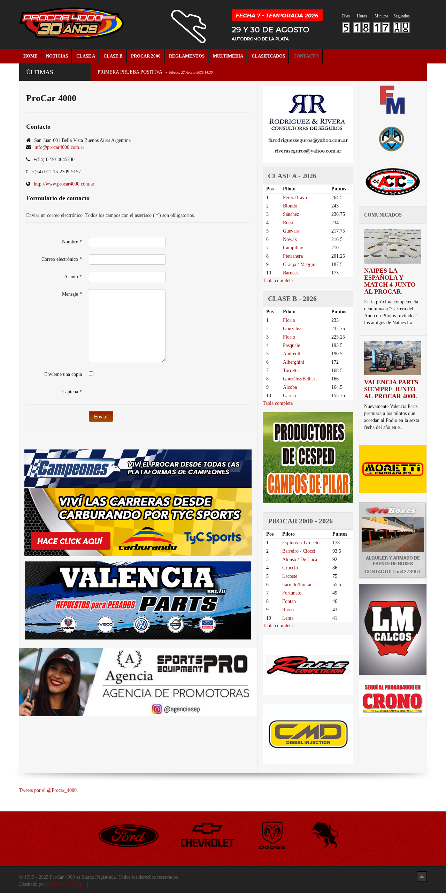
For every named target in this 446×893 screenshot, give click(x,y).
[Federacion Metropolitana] (392, 99)
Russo (288, 609)
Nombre (72, 241)
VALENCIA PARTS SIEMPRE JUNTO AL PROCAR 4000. (391, 389)
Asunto (73, 276)
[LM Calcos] (392, 628)
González (292, 328)
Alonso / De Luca (299, 559)
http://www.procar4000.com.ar (64, 184)
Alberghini (293, 362)
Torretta (291, 370)
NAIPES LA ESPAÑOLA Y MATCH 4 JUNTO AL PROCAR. (390, 281)
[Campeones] (138, 468)
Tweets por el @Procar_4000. (48, 790)
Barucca (291, 272)
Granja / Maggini (300, 264)
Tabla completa (278, 280)
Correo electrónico (61, 259)
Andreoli (291, 353)
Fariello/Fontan (297, 584)
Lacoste (289, 576)
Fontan (289, 601)
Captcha (72, 391)
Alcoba (290, 387)
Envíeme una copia (63, 374)
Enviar (101, 416)
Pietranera (293, 256)
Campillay (293, 247)
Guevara (291, 231)
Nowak (290, 239)
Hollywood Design (65, 884)
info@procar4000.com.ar (59, 147)
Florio (289, 320)
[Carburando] (138, 521)
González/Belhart (300, 378)
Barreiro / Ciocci (298, 551)
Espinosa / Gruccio (301, 542)
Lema (287, 618)
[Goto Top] (422, 876)
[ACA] (392, 138)
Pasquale (291, 345)
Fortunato (291, 593)
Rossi (288, 222)
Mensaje (72, 294)
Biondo (290, 206)
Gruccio (290, 567)
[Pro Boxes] (392, 539)
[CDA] (392, 181)
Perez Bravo (295, 197)
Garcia (289, 395)
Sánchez (291, 214)
